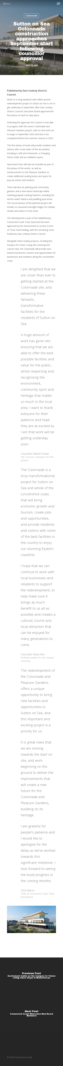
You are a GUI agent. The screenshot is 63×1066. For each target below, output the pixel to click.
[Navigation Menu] (58, 3)
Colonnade (31, 15)
